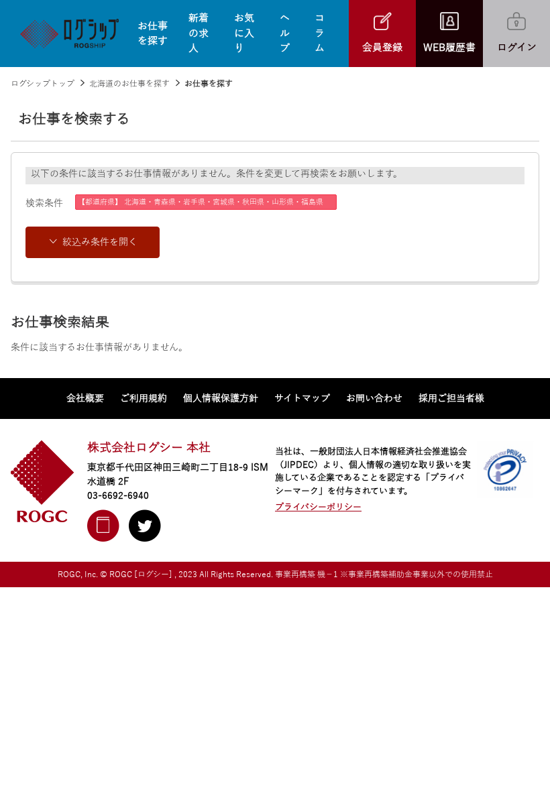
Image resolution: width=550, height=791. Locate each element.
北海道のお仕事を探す (129, 83)
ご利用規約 (143, 398)
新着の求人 (198, 33)
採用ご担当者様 (451, 398)
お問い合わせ (374, 398)
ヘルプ (285, 33)
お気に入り (244, 33)
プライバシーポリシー (318, 507)
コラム (320, 33)
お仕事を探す (153, 34)
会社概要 (85, 398)
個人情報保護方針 (220, 398)
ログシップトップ (42, 83)
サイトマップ (302, 398)
